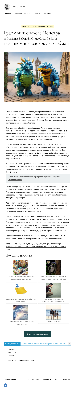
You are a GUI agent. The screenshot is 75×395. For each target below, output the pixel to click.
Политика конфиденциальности (21, 361)
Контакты (12, 352)
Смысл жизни (19, 7)
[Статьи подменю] (41, 13)
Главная (11, 349)
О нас (10, 358)
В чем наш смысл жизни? (38, 334)
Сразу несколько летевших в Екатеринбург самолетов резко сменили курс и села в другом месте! (44, 344)
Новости (11, 355)
